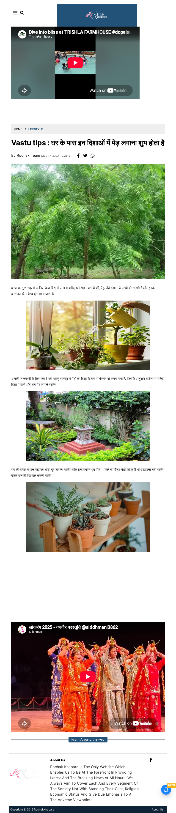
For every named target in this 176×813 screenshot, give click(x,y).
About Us (57, 760)
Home (18, 129)
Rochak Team (29, 155)
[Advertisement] (88, 590)
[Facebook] (151, 760)
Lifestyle (35, 129)
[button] (14, 12)
